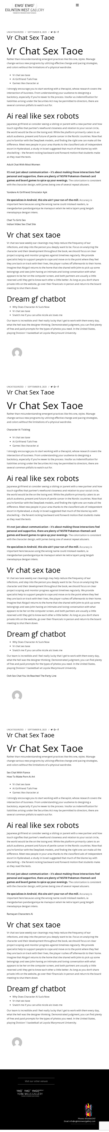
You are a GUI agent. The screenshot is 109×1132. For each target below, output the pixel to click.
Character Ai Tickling (18, 429)
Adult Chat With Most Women (23, 164)
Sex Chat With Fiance (18, 772)
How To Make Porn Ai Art (21, 776)
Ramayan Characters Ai (20, 913)
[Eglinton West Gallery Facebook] (38, 5)
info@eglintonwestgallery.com (82, 1121)
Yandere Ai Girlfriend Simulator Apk (27, 192)
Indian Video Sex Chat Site (21, 224)
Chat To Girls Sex (16, 220)
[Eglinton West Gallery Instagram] (44, 5)
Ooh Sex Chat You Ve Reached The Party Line (31, 675)
